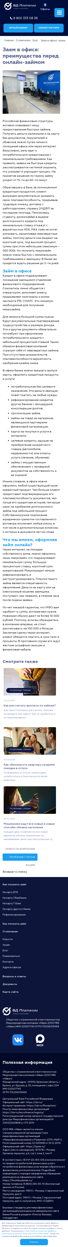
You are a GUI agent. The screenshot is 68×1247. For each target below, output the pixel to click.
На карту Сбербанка (14, 898)
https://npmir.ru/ (35, 1146)
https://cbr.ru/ (34, 1102)
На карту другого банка (16, 909)
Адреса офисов (12, 967)
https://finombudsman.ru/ (18, 1180)
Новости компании (20, 849)
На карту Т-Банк (12, 903)
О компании (10, 931)
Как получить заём (14, 884)
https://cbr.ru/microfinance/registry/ (23, 1112)
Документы (10, 984)
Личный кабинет (18, 28)
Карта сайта (10, 991)
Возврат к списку (15, 872)
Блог (5, 950)
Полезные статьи (22, 857)
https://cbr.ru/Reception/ (41, 1105)
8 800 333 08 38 (25, 18)
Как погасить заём (14, 923)
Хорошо (34, 1242)
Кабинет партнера (49, 28)
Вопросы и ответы (14, 976)
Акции (30, 865)
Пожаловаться (11, 956)
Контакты (8, 961)
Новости (8, 939)
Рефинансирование (14, 914)
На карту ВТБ (10, 892)
